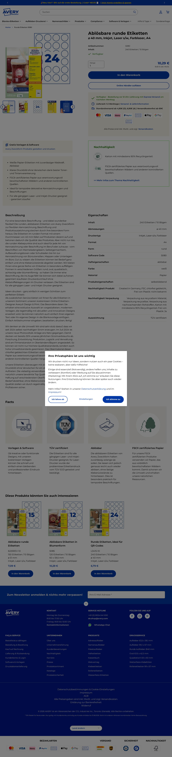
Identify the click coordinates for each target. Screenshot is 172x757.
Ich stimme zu (113, 399)
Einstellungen (86, 399)
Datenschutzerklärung (93, 389)
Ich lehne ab (58, 399)
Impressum (54, 392)
